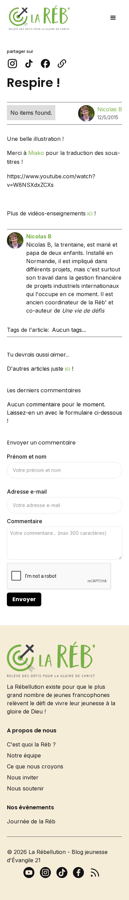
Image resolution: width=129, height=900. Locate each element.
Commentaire (24, 521)
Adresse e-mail (27, 491)
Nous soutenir (25, 788)
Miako (37, 152)
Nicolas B (109, 109)
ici (90, 213)
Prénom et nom (26, 456)
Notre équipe (24, 755)
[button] (113, 18)
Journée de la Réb (31, 821)
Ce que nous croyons (35, 766)
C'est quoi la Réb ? (31, 744)
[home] (37, 17)
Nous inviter (23, 777)
